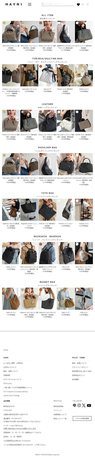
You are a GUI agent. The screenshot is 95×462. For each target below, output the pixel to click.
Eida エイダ (65, 267)
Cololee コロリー (11, 267)
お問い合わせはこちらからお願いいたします (19, 428)
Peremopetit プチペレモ (29, 89)
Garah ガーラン (11, 312)
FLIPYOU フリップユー (66, 223)
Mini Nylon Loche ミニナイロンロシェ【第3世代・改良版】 (84, 180)
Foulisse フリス (84, 223)
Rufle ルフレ (84, 312)
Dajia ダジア (47, 89)
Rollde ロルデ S (84, 89)
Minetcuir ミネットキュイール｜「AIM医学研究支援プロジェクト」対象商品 (11, 91)
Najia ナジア (66, 312)
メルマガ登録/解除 (82, 418)
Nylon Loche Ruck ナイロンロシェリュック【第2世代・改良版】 (29, 269)
